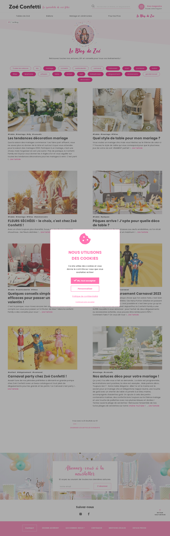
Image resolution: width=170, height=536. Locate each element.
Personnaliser (85, 288)
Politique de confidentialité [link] (85, 296)
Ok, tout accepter (86, 280)
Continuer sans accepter (85, 302)
